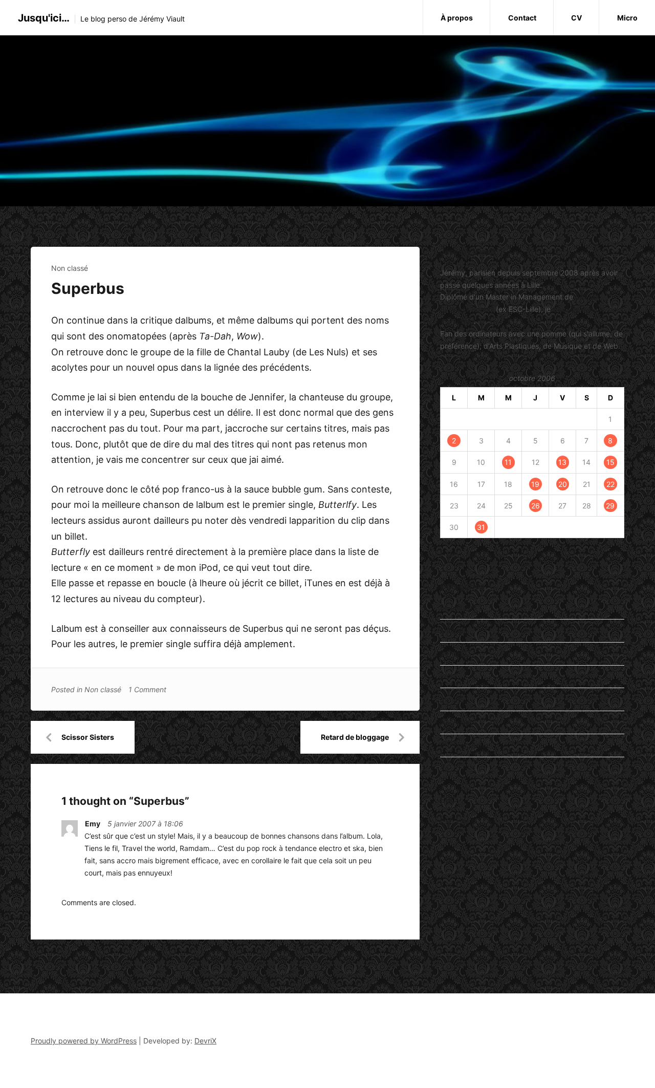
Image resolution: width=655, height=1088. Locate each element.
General (453, 653)
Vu (444, 768)
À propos (457, 17)
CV (576, 17)
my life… (454, 699)
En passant (458, 607)
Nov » (476, 554)
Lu (444, 676)
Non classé (69, 268)
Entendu (454, 630)
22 (610, 484)
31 (481, 527)
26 (535, 505)
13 (562, 462)
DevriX (205, 1040)
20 (562, 484)
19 (535, 484)
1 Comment (147, 689)
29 (610, 505)
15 (610, 462)
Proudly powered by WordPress (84, 1040)
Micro (627, 17)
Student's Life (463, 745)
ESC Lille (454, 821)
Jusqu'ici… (44, 18)
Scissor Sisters (87, 737)
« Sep (450, 554)
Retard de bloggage (355, 737)
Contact (522, 17)
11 (508, 462)
